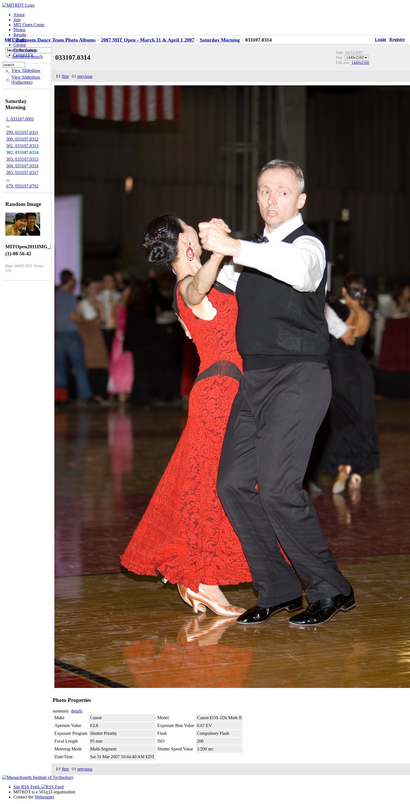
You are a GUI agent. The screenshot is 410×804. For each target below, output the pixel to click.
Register (397, 39)
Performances (25, 49)
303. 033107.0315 (22, 159)
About (19, 14)
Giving (19, 44)
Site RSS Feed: (27, 786)
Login (380, 39)
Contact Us (23, 54)
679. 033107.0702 (22, 186)
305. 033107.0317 (22, 172)
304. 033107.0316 (22, 165)
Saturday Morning (220, 40)
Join (17, 19)
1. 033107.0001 (20, 119)
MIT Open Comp (28, 24)
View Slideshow (25, 70)
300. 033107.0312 (22, 139)
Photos (19, 29)
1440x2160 (360, 62)
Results (19, 34)
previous (84, 76)
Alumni (20, 39)
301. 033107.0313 (22, 145)
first (65, 76)
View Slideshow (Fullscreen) (25, 80)
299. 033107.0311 (22, 132)
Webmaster (44, 797)
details (76, 711)
